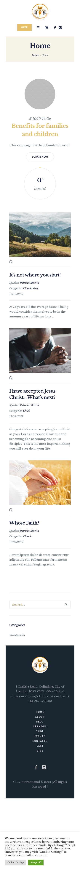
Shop (40, 731)
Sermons (40, 726)
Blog (40, 721)
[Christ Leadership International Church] (40, 12)
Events (40, 736)
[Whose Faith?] (40, 482)
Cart (40, 745)
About (40, 716)
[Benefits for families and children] (40, 94)
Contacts (40, 741)
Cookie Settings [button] (15, 862)
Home (35, 55)
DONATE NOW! (40, 156)
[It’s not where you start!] (40, 234)
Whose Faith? (24, 523)
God (35, 288)
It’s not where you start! (35, 275)
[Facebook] (55, 28)
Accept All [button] (35, 862)
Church (27, 288)
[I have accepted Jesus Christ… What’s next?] (40, 350)
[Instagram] (60, 28)
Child (26, 411)
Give (40, 750)
